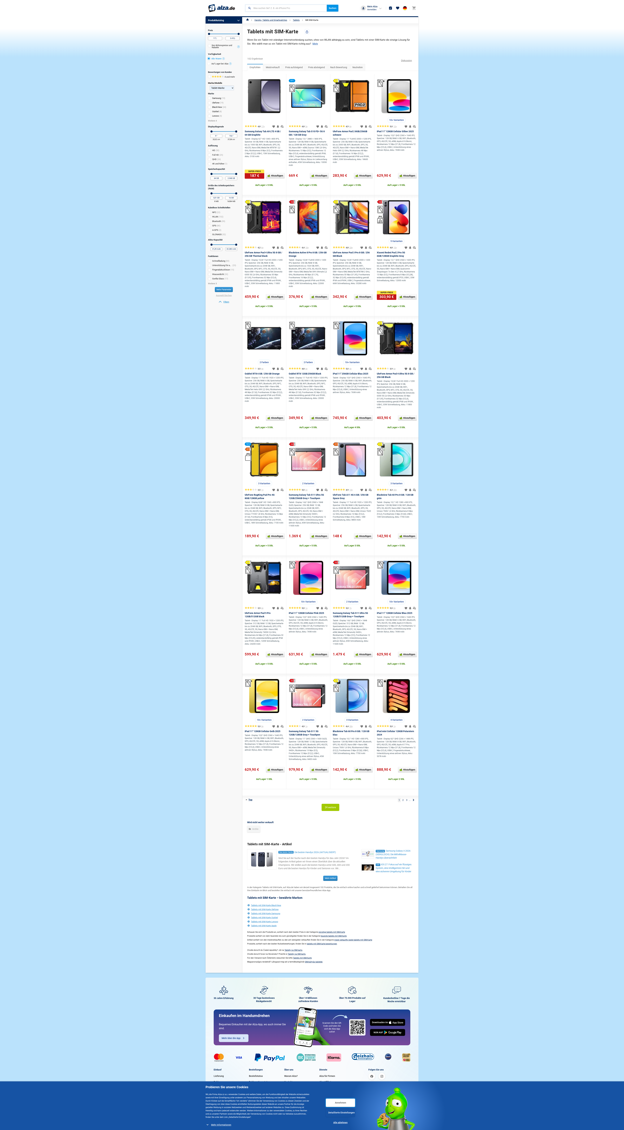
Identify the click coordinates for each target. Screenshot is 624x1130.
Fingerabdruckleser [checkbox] (221, 269)
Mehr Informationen (221, 1124)
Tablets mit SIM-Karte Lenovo (264, 921)
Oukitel (215, 111)
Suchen (332, 8)
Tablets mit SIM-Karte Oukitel (264, 917)
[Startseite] (247, 20)
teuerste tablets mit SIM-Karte (334, 936)
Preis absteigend (316, 67)
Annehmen (340, 1102)
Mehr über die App (231, 1038)
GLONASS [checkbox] (217, 234)
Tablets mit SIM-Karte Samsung (265, 913)
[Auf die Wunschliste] (273, 126)
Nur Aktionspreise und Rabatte (222, 46)
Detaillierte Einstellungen (341, 1112)
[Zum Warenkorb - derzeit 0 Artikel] (414, 8)
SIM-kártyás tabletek (314, 962)
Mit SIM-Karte (311, 20)
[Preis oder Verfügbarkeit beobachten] (278, 126)
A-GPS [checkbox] (215, 230)
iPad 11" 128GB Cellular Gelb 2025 (262, 731)
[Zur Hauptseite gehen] (221, 8)
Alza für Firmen (327, 1076)
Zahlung (218, 1082)
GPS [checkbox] (214, 225)
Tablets (296, 20)
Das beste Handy (286, 852)
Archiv (255, 829)
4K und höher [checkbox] (218, 163)
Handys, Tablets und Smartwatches (270, 20)
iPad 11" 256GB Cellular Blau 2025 (350, 373)
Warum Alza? (291, 1076)
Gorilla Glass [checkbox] (218, 278)
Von (209, 34)
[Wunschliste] (398, 8)
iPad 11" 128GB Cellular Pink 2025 (306, 613)
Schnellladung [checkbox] (218, 261)
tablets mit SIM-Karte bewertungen (322, 944)
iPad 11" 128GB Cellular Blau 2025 (394, 613)
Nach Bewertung (338, 67)
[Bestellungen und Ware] (390, 8)
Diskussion (406, 60)
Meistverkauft (273, 67)
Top (250, 799)
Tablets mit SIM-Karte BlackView (266, 905)
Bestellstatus (256, 1076)
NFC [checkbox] (214, 212)
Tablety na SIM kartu (293, 950)
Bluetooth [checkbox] (216, 221)
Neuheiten (357, 67)
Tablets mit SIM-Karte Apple (264, 925)
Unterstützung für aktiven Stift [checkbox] (222, 265)
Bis (239, 34)
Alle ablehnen (340, 1122)
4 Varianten (396, 720)
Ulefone (215, 102)
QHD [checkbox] (214, 159)
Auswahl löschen (224, 295)
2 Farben (264, 362)
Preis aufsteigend (294, 67)
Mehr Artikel (330, 878)
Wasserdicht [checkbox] (218, 274)
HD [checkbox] (213, 150)
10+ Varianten (396, 120)
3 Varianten (264, 483)
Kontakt (288, 1082)
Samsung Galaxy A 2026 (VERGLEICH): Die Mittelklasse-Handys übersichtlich (393, 854)
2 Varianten (308, 483)
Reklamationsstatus (259, 1082)
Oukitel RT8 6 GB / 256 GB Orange (262, 373)
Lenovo (215, 116)
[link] (224, 302)
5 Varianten (396, 241)
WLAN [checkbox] (215, 216)
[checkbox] (224, 46)
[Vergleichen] (282, 126)
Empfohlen (255, 67)
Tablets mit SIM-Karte (302, 958)
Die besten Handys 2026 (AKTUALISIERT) (315, 852)
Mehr (315, 43)
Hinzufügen (277, 175)
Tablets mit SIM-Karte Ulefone (265, 909)
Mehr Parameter (223, 289)
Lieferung (219, 1076)
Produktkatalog (216, 20)
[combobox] (286, 8)
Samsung (216, 98)
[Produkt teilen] (307, 31)
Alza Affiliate (325, 1082)
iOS (378, 865)
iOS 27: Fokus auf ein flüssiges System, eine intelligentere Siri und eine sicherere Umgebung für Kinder (393, 868)
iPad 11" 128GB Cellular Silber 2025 (395, 131)
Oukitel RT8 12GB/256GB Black (305, 373)
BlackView (217, 107)
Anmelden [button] (372, 9)
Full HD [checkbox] (215, 155)
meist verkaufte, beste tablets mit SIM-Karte (353, 940)
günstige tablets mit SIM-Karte (331, 932)
